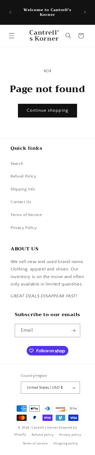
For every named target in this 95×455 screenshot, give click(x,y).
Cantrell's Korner (44, 427)
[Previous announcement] (10, 12)
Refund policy (43, 435)
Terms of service (35, 443)
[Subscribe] (73, 330)
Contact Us (21, 202)
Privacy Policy (24, 228)
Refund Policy (23, 176)
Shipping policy (65, 443)
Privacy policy (70, 435)
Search (17, 163)
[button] (11, 35)
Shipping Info (23, 189)
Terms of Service (26, 215)
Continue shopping (47, 110)
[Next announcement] (85, 12)
